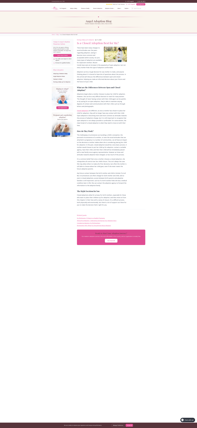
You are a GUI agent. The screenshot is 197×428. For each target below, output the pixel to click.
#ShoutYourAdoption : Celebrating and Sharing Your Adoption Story (96, 221)
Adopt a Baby (73, 8)
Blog (57, 34)
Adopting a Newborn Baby (60, 73)
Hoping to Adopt (57, 79)
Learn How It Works (62, 55)
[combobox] (138, 8)
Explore (126, 8)
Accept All (129, 425)
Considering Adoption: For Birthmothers (88, 223)
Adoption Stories (109, 8)
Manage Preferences (118, 425)
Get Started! (111, 241)
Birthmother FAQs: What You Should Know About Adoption (94, 225)
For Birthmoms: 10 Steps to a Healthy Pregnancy (91, 218)
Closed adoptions (82, 111)
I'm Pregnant (63, 8)
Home (53, 34)
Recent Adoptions (97, 8)
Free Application (140, 4)
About (119, 8)
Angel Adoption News (59, 76)
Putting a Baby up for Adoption (85, 40)
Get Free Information (62, 134)
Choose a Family (85, 8)
